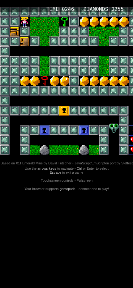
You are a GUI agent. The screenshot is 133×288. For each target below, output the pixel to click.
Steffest (127, 163)
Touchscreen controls (57, 180)
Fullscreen (84, 180)
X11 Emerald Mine (29, 163)
